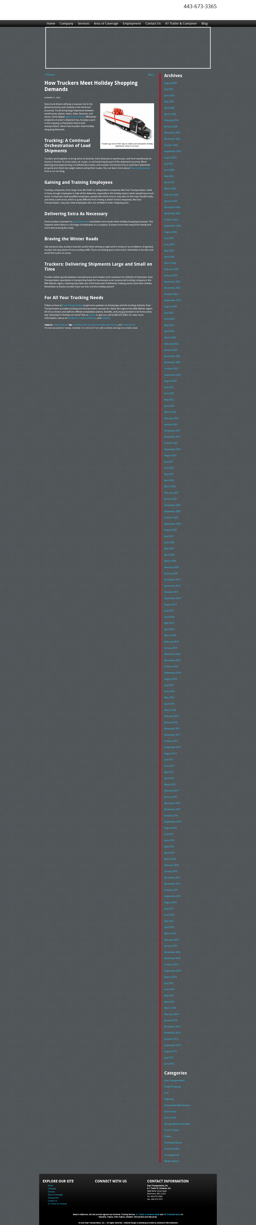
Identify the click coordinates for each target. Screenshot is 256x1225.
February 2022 (171, 418)
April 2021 (169, 480)
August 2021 (170, 455)
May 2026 (169, 101)
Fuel (166, 1092)
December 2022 (172, 356)
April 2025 (169, 182)
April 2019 (169, 629)
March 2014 (170, 1007)
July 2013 (168, 1057)
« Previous (49, 74)
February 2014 (171, 1014)
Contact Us (153, 23)
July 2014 (168, 983)
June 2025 (169, 169)
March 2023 (170, 337)
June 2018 (169, 691)
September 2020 (172, 523)
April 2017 (169, 778)
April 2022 (169, 405)
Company (66, 23)
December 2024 (172, 207)
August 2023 (170, 306)
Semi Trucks (170, 1117)
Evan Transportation (174, 1080)
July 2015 (168, 908)
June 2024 (169, 244)
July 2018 (168, 685)
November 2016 (172, 809)
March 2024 (170, 263)
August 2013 (170, 1051)
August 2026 (170, 83)
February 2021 (171, 492)
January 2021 (170, 498)
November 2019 (172, 585)
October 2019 (171, 591)
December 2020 (172, 505)
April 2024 (169, 256)
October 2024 (171, 219)
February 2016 (171, 865)
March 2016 (170, 858)
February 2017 (171, 790)
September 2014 (172, 970)
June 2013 (169, 1063)
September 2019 (172, 598)
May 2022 (169, 399)
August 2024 (170, 232)
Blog (204, 23)
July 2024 (168, 238)
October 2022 (171, 368)
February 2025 (171, 194)
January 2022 (170, 424)
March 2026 (170, 114)
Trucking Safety (171, 1148)
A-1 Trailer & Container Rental (148, 1214)
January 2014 (170, 1020)
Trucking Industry (173, 1142)
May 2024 (169, 250)
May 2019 (169, 623)
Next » (151, 74)
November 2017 (172, 734)
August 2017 (170, 753)
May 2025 (169, 176)
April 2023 (169, 331)
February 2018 (171, 716)
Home (51, 23)
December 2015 (172, 877)
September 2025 (172, 151)
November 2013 (172, 1032)
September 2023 (172, 300)
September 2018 (172, 672)
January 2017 (170, 796)
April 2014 (169, 1001)
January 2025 (170, 200)
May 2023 (169, 325)
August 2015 (170, 902)
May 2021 (169, 474)
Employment (132, 23)
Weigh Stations (171, 1161)
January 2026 (170, 126)
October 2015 (171, 890)
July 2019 (168, 610)
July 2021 (168, 461)
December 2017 (172, 728)
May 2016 (169, 846)
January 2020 (170, 573)
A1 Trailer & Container (181, 23)
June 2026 (169, 95)
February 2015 (171, 939)
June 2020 (169, 542)
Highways (169, 1098)
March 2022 (170, 412)
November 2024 (172, 213)
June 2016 (169, 840)
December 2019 (172, 579)
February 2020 (171, 567)
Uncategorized (171, 1154)
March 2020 (170, 560)
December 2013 (172, 1026)
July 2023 (168, 312)
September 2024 (172, 225)
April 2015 (169, 927)
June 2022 (169, 393)
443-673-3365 (200, 6)
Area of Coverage (106, 23)
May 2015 (169, 921)
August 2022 (170, 380)
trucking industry (128, 325)
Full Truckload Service (172, 1214)
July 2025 (168, 163)
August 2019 (170, 604)
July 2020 (168, 536)
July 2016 (168, 834)
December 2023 (172, 281)
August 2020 (170, 529)
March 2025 (170, 188)
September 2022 (172, 374)
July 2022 (168, 387)
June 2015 (169, 914)
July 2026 (168, 89)
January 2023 (170, 349)
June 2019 (169, 616)
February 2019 (171, 641)
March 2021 (170, 486)
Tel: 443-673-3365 (154, 1196)
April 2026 (169, 107)
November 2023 (172, 287)
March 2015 (170, 933)
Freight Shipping (60, 325)
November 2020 (172, 511)
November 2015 (172, 883)
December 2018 (172, 654)
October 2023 (171, 294)
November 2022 (172, 362)
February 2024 (171, 269)
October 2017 (171, 741)
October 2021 (171, 443)
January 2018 (170, 722)
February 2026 (171, 120)
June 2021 (169, 467)
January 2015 (170, 945)
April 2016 (169, 852)
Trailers (168, 1136)
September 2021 (172, 449)
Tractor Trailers (171, 1130)
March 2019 (170, 635)
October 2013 (171, 1038)
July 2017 (168, 759)
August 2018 (170, 679)
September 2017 (172, 747)
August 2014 (170, 976)
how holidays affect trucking (106, 325)
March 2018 (170, 710)
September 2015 (172, 896)
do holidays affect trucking (83, 325)
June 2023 (169, 318)
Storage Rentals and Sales (177, 1123)
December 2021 (172, 430)
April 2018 (169, 703)
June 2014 (169, 989)
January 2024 (170, 275)
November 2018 (172, 660)
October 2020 (171, 517)
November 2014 (172, 958)
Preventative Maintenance (177, 1105)
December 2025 (172, 132)
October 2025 (171, 145)
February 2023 (171, 343)
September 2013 (172, 1045)
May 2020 (169, 548)
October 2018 (171, 666)
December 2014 (172, 952)
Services (83, 23)
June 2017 (169, 765)
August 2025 (170, 157)
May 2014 (169, 995)
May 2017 (169, 772)
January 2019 (170, 647)
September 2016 (172, 821)
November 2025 (172, 138)
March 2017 (170, 784)
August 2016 (170, 827)
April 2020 (169, 554)
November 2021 (172, 436)
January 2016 (170, 871)
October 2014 (171, 964)
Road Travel (170, 1111)
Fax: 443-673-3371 (155, 1199)
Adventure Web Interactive (167, 1223)
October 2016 (171, 815)
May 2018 (169, 697)
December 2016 (172, 803)
